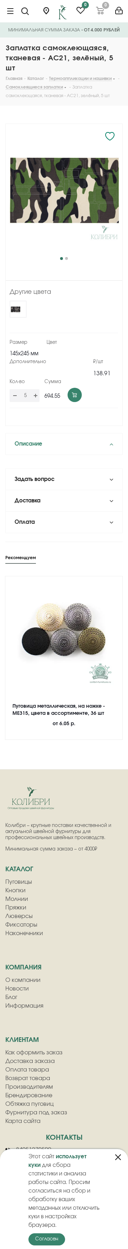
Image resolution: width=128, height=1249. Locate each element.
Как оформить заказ (34, 1052)
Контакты (64, 1137)
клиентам (22, 1040)
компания (23, 967)
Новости (17, 989)
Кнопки (15, 890)
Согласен (46, 1239)
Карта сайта (23, 1121)
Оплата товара (27, 1070)
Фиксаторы (21, 925)
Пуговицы (18, 882)
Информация (24, 1006)
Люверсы (19, 916)
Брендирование (28, 1095)
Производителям (29, 1087)
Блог (11, 997)
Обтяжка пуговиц (29, 1104)
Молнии (16, 899)
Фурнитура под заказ (36, 1112)
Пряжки (15, 908)
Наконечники (24, 933)
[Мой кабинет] (119, 8)
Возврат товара (27, 1078)
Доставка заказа (30, 1061)
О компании (23, 980)
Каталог (19, 869)
